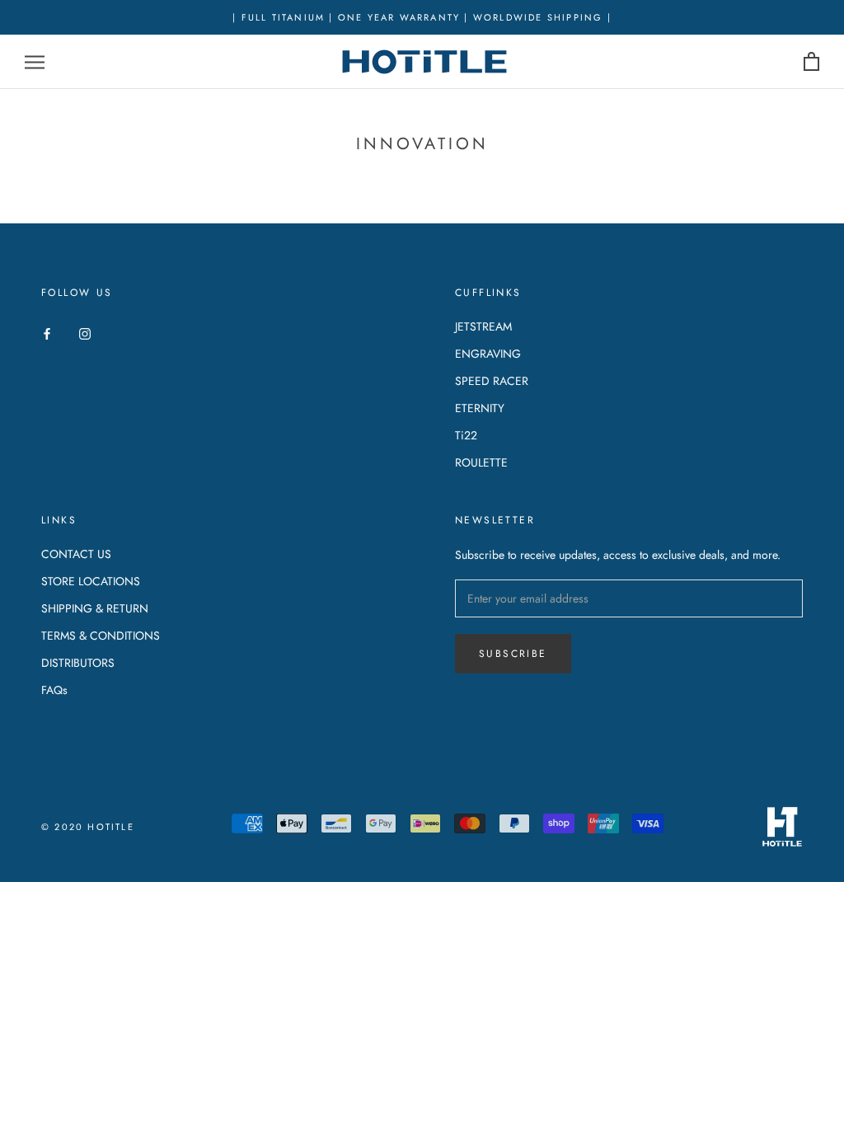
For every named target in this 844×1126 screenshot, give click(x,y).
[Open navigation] (35, 62)
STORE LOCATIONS (90, 581)
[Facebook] (47, 332)
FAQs (54, 690)
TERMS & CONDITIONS (100, 635)
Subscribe (513, 653)
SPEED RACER (491, 381)
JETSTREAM (483, 326)
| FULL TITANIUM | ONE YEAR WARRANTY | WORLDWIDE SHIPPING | (422, 17)
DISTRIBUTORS (78, 662)
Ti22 (466, 435)
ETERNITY (479, 408)
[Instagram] (85, 332)
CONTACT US (76, 554)
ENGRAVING (488, 353)
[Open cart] (811, 62)
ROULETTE (481, 462)
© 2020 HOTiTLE (87, 826)
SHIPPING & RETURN (94, 608)
